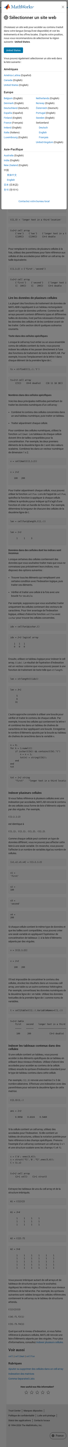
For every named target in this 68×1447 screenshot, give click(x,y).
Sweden (40, 117)
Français (43, 137)
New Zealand (11, 165)
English (43, 132)
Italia (6, 132)
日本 (6, 184)
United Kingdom (44, 142)
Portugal (40, 113)
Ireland (7, 127)
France (7, 122)
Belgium (8, 98)
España (8, 113)
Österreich (41, 108)
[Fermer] (63, 7)
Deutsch (43, 127)
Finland (8, 117)
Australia (9, 155)
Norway (40, 103)
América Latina (12, 75)
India (6, 160)
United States (11, 85)
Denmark (9, 103)
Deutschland (10, 108)
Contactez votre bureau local (34, 201)
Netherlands (42, 98)
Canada (8, 80)
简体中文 (12, 175)
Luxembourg (11, 137)
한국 (6, 189)
